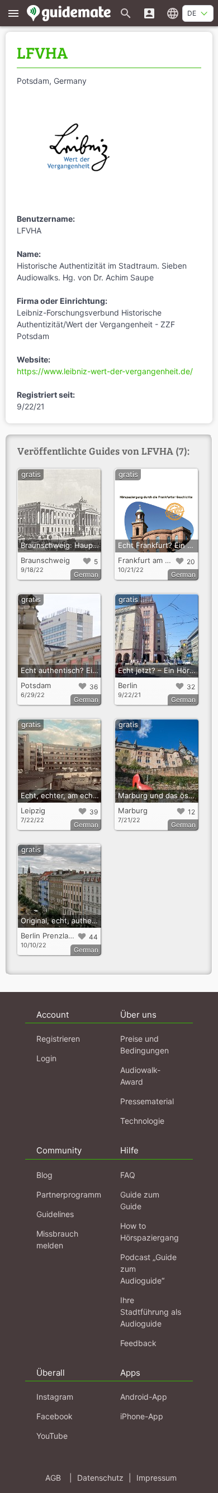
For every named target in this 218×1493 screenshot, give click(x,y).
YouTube (52, 1435)
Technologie (142, 1120)
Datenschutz (100, 1477)
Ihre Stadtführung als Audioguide (150, 1311)
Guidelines (55, 1214)
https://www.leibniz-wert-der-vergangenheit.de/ (105, 371)
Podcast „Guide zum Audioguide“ (148, 1268)
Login (46, 1058)
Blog (44, 1175)
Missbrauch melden (57, 1239)
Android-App (143, 1396)
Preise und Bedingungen (144, 1044)
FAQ (127, 1175)
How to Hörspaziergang (149, 1231)
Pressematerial (147, 1101)
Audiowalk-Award (140, 1075)
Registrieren (58, 1038)
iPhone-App (141, 1416)
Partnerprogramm (68, 1194)
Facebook (54, 1416)
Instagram (54, 1396)
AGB (53, 1477)
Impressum (156, 1477)
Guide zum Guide (139, 1200)
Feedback (138, 1343)
